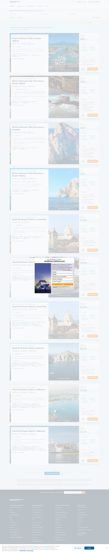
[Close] (107, 548)
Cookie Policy (22, 550)
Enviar (62, 284)
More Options (78, 548)
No (59, 282)
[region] (54, 548)
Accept (89, 548)
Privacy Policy (29, 550)
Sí (53, 282)
